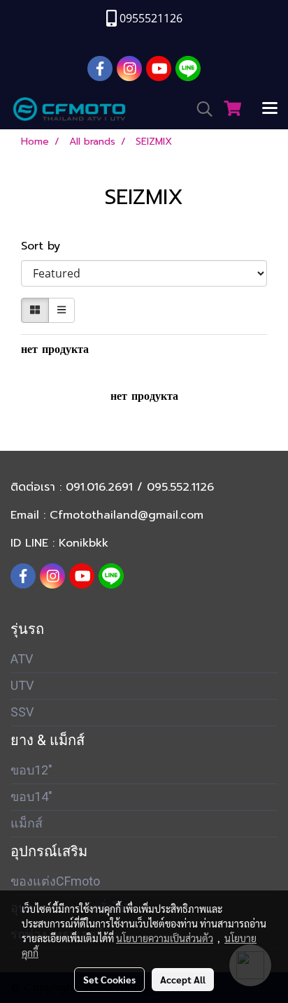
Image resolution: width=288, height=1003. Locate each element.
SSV (22, 712)
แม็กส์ (26, 823)
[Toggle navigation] (269, 109)
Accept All (183, 979)
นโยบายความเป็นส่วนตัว (164, 938)
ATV (21, 658)
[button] (200, 109)
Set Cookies (109, 979)
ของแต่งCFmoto (55, 881)
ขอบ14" (31, 796)
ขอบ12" (31, 770)
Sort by (47, 246)
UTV (22, 685)
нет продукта (55, 349)
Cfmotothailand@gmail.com (126, 515)
